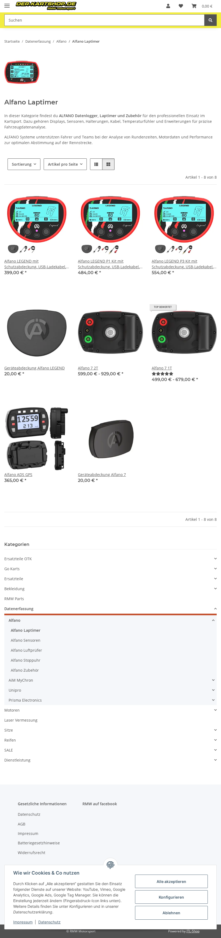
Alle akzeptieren (171, 881)
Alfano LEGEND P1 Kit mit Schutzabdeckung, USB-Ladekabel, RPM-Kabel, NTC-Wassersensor (109, 264)
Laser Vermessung (20, 720)
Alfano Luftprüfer (26, 650)
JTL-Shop (193, 931)
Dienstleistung (17, 760)
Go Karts (12, 568)
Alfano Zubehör (25, 670)
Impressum (23, 922)
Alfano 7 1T (162, 368)
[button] (168, 6)
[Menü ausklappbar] (7, 3)
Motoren (12, 710)
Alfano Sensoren (25, 640)
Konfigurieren (171, 897)
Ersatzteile (13, 578)
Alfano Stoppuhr (25, 660)
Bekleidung (14, 588)
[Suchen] (210, 20)
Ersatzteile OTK (18, 558)
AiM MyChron (21, 680)
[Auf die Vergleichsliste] (46, 202)
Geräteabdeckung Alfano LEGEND (34, 368)
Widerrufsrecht (31, 852)
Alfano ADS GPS (18, 474)
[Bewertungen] (162, 373)
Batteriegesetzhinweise (39, 842)
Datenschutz (49, 922)
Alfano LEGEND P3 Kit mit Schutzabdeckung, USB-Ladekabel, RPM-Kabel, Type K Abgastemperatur (182, 264)
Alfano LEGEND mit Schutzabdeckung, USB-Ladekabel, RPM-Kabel (35, 264)
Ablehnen (171, 912)
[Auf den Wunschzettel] (60, 202)
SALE (8, 750)
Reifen (10, 740)
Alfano (14, 620)
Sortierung (22, 164)
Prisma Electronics (25, 700)
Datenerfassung (18, 608)
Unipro (15, 690)
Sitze (8, 730)
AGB (21, 824)
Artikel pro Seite (63, 164)
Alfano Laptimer (25, 630)
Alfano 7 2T (88, 368)
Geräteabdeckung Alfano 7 (102, 474)
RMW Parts (14, 598)
